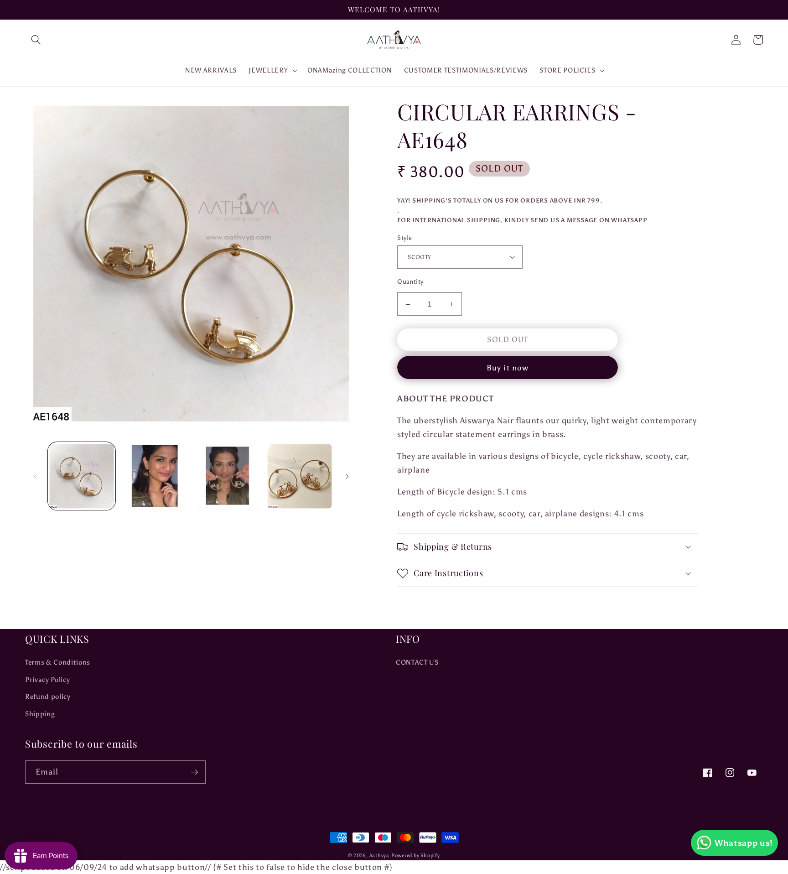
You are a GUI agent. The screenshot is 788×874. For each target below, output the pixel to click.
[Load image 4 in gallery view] (299, 476)
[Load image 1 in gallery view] (81, 476)
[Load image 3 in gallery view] (226, 476)
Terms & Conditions (57, 662)
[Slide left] (35, 476)
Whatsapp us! (744, 843)
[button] (36, 40)
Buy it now (508, 367)
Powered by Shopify (415, 855)
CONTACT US (417, 662)
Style (404, 238)
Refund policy (48, 696)
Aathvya (379, 855)
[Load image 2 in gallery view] (154, 476)
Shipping (40, 713)
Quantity (410, 281)
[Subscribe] (194, 772)
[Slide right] (347, 476)
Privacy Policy (47, 679)
